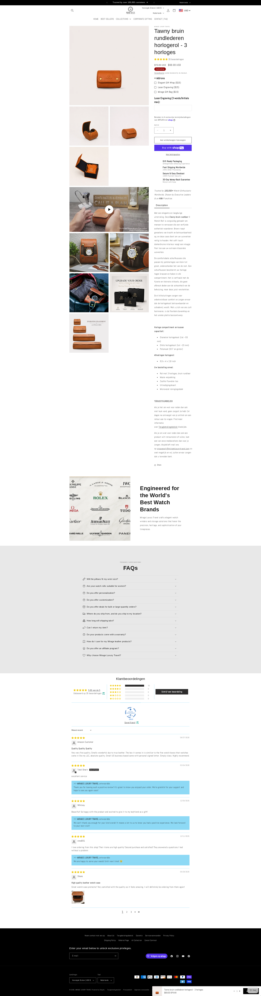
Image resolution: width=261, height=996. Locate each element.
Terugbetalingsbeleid (114, 990)
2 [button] (127, 912)
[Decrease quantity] (234, 991)
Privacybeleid (127, 990)
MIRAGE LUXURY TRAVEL (83, 990)
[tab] (162, 205)
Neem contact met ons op (95, 935)
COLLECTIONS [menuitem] (122, 19)
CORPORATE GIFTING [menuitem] (142, 19)
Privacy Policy (168, 935)
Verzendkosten (159, 73)
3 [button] (131, 912)
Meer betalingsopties (173, 154)
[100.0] (130, 712)
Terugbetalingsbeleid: (168, 426)
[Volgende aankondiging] (154, 2)
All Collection (137, 940)
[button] (72, 10)
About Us (110, 935)
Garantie (139, 935)
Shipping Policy (110, 940)
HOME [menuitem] (96, 19)
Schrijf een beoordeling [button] (171, 691)
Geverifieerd (130, 722)
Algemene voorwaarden (141, 990)
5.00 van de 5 (94, 690)
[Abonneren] (115, 956)
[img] (78, 737)
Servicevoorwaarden (153, 935)
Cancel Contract (151, 940)
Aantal (156, 125)
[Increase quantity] (239, 991)
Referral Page (124, 940)
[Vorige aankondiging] (107, 2)
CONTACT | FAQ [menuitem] (161, 19)
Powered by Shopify (98, 990)
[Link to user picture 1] (78, 897)
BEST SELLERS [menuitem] (107, 19)
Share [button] (159, 465)
